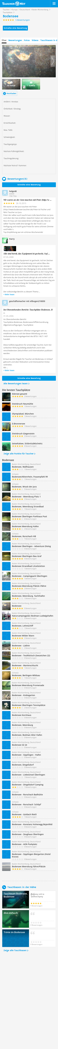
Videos (35, 40)
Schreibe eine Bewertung (15, 28)
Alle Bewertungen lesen (16, 383)
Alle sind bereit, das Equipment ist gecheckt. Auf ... (26, 253)
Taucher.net (13, 4)
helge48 (13, 191)
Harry (12, 239)
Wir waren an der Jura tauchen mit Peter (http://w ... (27, 200)
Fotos (27, 40)
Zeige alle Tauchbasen (15, 950)
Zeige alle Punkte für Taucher (19, 453)
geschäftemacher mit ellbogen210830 (27, 301)
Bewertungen (15, 40)
